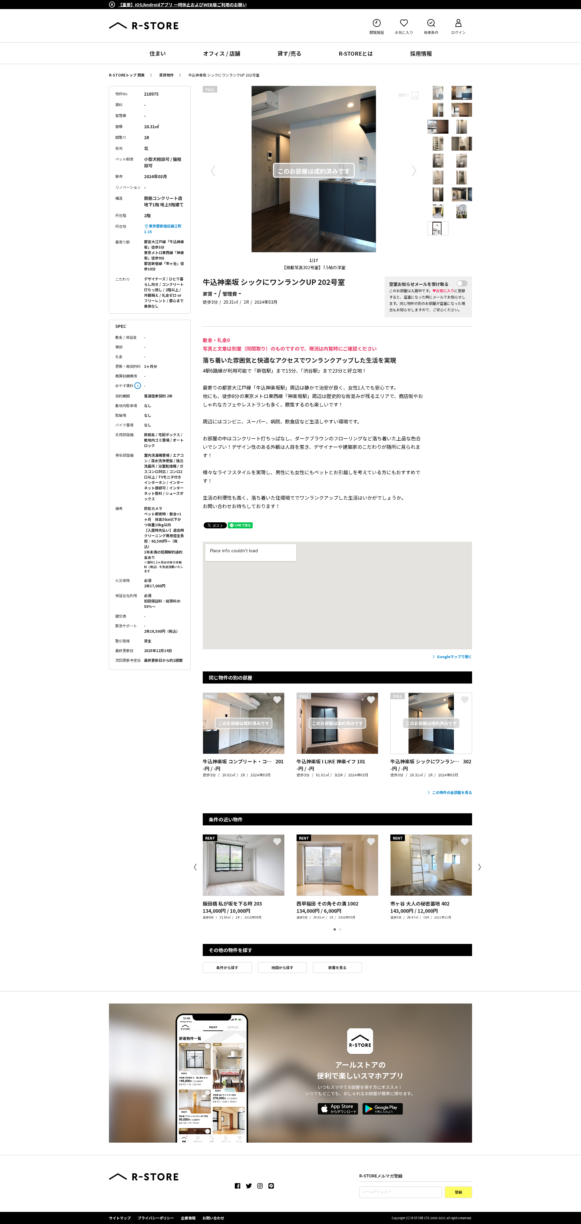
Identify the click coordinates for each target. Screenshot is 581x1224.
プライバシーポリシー (156, 1217)
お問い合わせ (213, 1217)
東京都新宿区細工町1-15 (163, 228)
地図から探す (282, 967)
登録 (458, 1192)
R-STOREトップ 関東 (127, 74)
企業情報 (188, 1217)
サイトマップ (120, 1217)
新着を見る (337, 967)
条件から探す (227, 967)
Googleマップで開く (454, 656)
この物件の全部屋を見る (452, 792)
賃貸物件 (166, 74)
